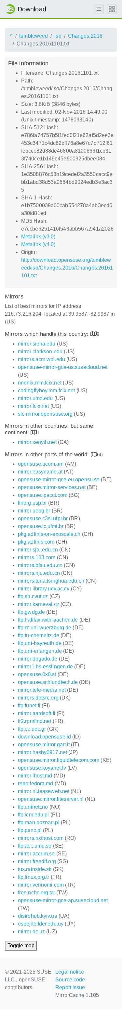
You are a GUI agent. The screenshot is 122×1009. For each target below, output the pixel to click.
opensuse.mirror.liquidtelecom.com (58, 760)
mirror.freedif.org (37, 861)
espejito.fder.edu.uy (40, 924)
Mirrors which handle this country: (47, 334)
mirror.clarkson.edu (40, 351)
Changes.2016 (85, 36)
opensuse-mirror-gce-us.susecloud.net (63, 367)
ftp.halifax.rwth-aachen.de (48, 620)
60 (100, 454)
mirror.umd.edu (35, 398)
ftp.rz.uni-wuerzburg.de (44, 627)
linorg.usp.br (32, 503)
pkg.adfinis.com (36, 542)
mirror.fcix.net (33, 406)
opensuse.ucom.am (41, 464)
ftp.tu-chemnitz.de (38, 635)
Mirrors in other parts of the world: (48, 454)
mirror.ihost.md (35, 775)
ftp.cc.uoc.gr (32, 729)
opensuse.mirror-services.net (52, 487)
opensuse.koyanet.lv (42, 768)
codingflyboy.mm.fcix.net (46, 390)
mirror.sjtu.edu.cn (38, 549)
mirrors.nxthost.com (40, 838)
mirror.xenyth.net (37, 442)
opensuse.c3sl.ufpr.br (43, 518)
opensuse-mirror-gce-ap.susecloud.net (63, 900)
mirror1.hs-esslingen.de (45, 666)
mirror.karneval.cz (38, 604)
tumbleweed (33, 36)
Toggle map (20, 945)
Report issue (70, 987)
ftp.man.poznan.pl (39, 822)
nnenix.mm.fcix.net (39, 382)
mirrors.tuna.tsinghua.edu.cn (51, 581)
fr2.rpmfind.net (34, 721)
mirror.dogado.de (38, 659)
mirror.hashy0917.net (42, 752)
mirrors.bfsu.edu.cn (40, 565)
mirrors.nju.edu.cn (39, 573)
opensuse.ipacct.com (42, 495)
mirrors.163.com (37, 557)
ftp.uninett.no (33, 807)
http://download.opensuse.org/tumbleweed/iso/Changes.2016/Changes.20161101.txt (67, 267)
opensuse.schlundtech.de (48, 682)
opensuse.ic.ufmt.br (40, 526)
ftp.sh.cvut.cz (33, 596)
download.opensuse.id (44, 736)
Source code (70, 979)
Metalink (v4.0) (38, 244)
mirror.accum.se (36, 853)
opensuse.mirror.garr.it (44, 744)
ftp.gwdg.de (31, 612)
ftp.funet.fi (29, 705)
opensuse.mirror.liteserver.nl (51, 799)
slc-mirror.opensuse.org (45, 414)
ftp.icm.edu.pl (33, 814)
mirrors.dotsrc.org (38, 697)
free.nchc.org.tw (36, 892)
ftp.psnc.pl (30, 830)
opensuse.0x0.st (37, 674)
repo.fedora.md (35, 783)
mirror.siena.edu (37, 344)
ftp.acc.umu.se (34, 846)
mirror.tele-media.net (42, 690)
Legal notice (69, 972)
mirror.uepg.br (34, 510)
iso (57, 36)
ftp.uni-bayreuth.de (39, 643)
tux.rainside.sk (35, 869)
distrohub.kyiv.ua (37, 916)
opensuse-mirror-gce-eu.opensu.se (59, 479)
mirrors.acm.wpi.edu (41, 359)
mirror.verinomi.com (41, 885)
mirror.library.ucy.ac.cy (43, 588)
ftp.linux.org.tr (33, 877)
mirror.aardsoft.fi (36, 713)
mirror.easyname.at (40, 471)
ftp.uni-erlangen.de (40, 651)
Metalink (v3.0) (38, 236)
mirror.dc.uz (31, 931)
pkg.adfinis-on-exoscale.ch (49, 534)
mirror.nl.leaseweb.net (43, 791)
